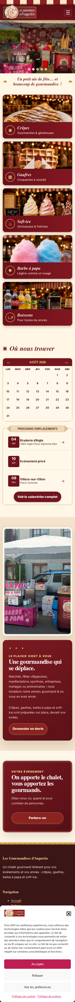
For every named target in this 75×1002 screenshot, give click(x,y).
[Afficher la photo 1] (29, 69)
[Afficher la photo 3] (37, 69)
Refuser (37, 975)
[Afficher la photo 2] (33, 69)
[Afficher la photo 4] (42, 69)
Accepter (37, 964)
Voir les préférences (37, 987)
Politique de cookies (23, 996)
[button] (69, 914)
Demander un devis (28, 729)
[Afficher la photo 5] (46, 69)
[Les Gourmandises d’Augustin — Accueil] (19, 12)
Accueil (16, 901)
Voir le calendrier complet (38, 497)
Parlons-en (37, 818)
